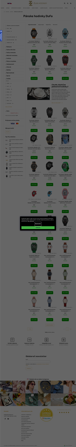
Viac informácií (31, 221)
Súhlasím (38, 227)
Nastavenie (38, 224)
